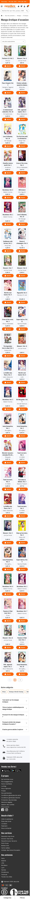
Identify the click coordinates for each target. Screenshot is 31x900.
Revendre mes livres (7, 836)
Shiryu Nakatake (22, 167)
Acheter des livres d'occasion (10, 850)
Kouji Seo (8, 245)
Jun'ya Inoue (22, 60)
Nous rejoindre (6, 788)
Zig (22, 245)
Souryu (8, 60)
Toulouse (4, 874)
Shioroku (22, 87)
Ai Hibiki (22, 457)
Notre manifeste (6, 784)
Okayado (8, 457)
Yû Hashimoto (7, 114)
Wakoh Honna (7, 192)
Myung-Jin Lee (22, 295)
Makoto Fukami (22, 484)
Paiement (4, 826)
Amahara (8, 167)
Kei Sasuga (7, 140)
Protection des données (9, 800)
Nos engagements (7, 781)
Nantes (3, 870)
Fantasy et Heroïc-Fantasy (16, 692)
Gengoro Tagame (7, 87)
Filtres (22, 898)
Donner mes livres (7, 838)
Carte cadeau (5, 848)
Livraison (4, 823)
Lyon (2, 867)
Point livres (5, 843)
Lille (2, 863)
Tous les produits (10, 15)
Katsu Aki (22, 537)
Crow (8, 615)
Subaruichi (7, 350)
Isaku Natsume (8, 377)
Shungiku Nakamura (7, 431)
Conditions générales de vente (11, 795)
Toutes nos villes (6, 877)
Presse (3, 791)
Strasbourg (5, 872)
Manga (19, 15)
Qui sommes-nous (7, 779)
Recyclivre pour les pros (9, 841)
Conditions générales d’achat (10, 797)
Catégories (7, 898)
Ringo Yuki (22, 140)
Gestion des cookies (7, 804)
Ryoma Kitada (22, 323)
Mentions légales (6, 802)
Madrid (3, 860)
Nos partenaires (6, 793)
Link (7, 297)
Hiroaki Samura (22, 404)
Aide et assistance (7, 819)
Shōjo (4, 692)
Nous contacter (6, 828)
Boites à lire (5, 845)
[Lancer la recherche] (27, 10)
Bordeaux (4, 865)
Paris (2, 858)
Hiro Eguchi (22, 192)
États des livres (6, 821)
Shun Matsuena (22, 114)
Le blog (3, 786)
